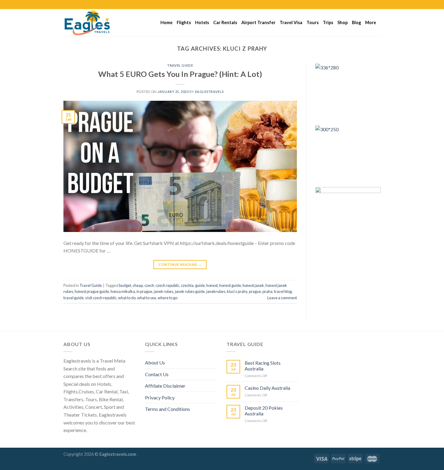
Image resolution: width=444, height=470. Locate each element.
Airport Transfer (258, 22)
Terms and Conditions (167, 409)
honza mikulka (123, 291)
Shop (342, 22)
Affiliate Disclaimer (165, 386)
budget (125, 285)
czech (149, 285)
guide (200, 285)
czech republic (167, 285)
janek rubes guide (190, 291)
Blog (356, 22)
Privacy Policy (160, 397)
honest (212, 285)
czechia (187, 285)
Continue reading (180, 264)
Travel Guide (180, 65)
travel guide (73, 297)
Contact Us (157, 374)
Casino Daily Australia (267, 388)
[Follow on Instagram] (366, 4)
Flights (184, 22)
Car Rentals (225, 22)
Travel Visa (291, 22)
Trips (328, 22)
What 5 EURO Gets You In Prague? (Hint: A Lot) (180, 73)
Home (166, 22)
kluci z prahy (237, 291)
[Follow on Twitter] (372, 4)
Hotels (202, 22)
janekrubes (215, 291)
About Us (155, 362)
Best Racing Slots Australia (263, 365)
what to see (146, 297)
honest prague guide (92, 291)
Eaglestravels (209, 92)
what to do (127, 297)
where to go (167, 297)
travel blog (283, 291)
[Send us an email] (377, 4)
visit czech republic (101, 297)
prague (255, 291)
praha (267, 291)
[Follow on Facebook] (360, 4)
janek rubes (163, 291)
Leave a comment (282, 297)
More (370, 22)
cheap (138, 285)
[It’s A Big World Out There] (93, 22)
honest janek (253, 285)
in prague (144, 291)
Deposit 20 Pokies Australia (264, 410)
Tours (313, 22)
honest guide (230, 285)
